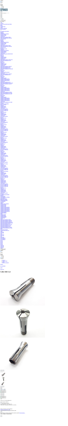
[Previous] (1, 370)
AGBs (9, 409)
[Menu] (1, 12)
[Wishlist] (1, 19)
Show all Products (3, 29)
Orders (8, 24)
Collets (1, 267)
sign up (2, 23)
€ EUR (2, 8)
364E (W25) (2, 269)
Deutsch (1, 4)
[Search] (1, 14)
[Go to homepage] (4, 10)
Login (1, 22)
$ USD (2, 6)
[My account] (3, 19)
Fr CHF (2, 7)
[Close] (1, 388)
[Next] (3, 370)
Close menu (3, 20)
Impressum (2, 409)
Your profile (5, 24)
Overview (1, 24)
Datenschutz (6, 409)
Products (1, 264)
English (1, 2)
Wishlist (10, 24)
